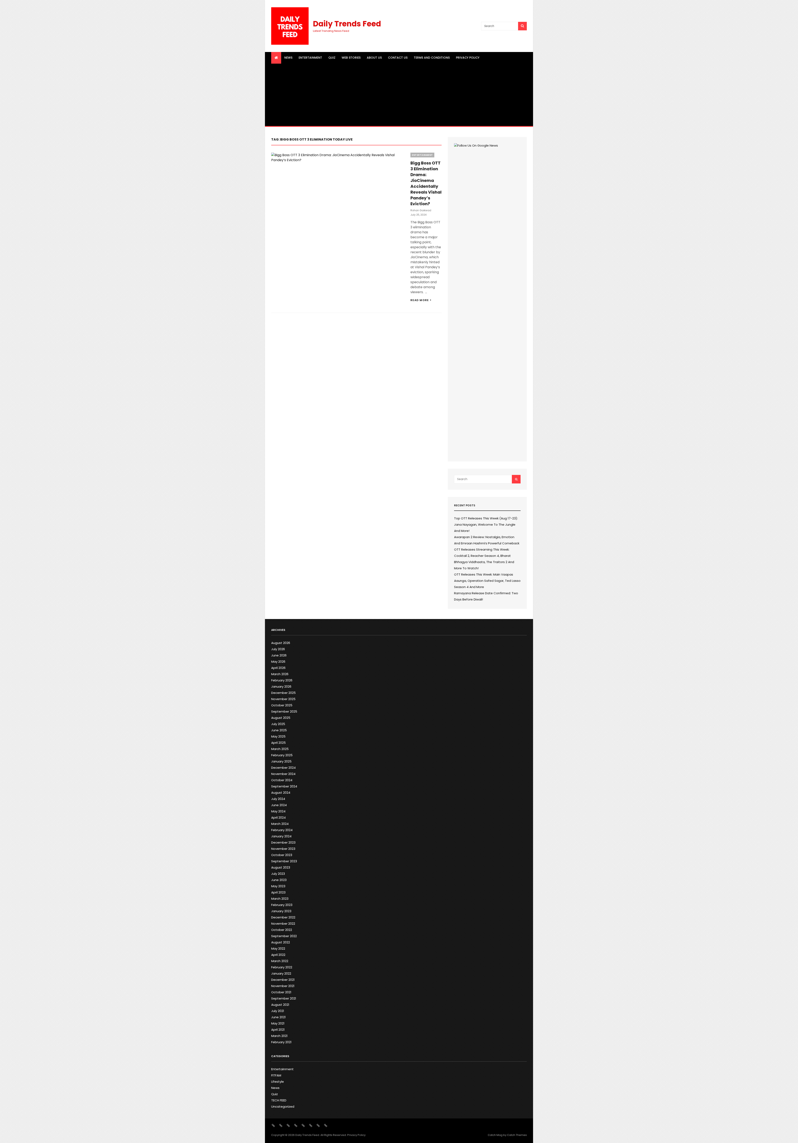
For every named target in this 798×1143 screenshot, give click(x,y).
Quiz (331, 58)
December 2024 (283, 767)
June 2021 (278, 1017)
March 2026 (279, 674)
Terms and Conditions (432, 58)
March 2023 (279, 898)
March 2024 (280, 824)
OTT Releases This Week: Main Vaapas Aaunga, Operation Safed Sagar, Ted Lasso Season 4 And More (487, 580)
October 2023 (281, 855)
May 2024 (278, 811)
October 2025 (281, 705)
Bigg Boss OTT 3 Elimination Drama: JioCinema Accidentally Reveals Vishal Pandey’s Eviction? (426, 183)
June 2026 (279, 655)
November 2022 (283, 923)
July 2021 (277, 1011)
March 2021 (279, 1036)
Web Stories (351, 58)
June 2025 (279, 730)
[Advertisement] (399, 95)
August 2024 (280, 792)
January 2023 (281, 911)
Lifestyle (277, 1081)
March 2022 (279, 961)
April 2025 (278, 742)
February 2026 (281, 680)
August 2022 (280, 942)
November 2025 (283, 699)
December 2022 (283, 917)
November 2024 (283, 774)
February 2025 (282, 755)
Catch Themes (517, 1135)
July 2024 (278, 799)
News (288, 58)
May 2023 (278, 886)
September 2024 (284, 786)
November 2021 (282, 986)
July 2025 (278, 724)
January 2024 (281, 836)
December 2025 (283, 693)
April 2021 (278, 1029)
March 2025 (280, 749)
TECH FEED (278, 1100)
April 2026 (278, 668)
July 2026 (278, 649)
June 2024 (279, 805)
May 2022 (278, 948)
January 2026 (281, 686)
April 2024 (278, 817)
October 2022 (281, 930)
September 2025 (284, 711)
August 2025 (280, 717)
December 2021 (283, 979)
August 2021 (280, 1004)
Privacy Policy (467, 58)
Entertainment (310, 58)
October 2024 (281, 780)
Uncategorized (282, 1106)
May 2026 (278, 661)
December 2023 (283, 842)
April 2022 (278, 955)
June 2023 (279, 880)
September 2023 (284, 861)
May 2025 (278, 736)
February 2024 (282, 830)
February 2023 (281, 905)
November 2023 (283, 848)
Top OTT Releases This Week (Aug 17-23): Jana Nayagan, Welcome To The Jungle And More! (486, 524)
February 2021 (281, 1042)
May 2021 (277, 1023)
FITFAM (276, 1075)
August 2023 (280, 867)
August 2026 (280, 643)
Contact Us (398, 58)
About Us (374, 58)
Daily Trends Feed (347, 24)
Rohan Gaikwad (420, 210)
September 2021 (283, 998)
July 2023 (278, 873)
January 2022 (281, 973)
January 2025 (281, 761)
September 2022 (284, 936)
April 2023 (278, 892)
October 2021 (281, 992)
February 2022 (281, 967)
